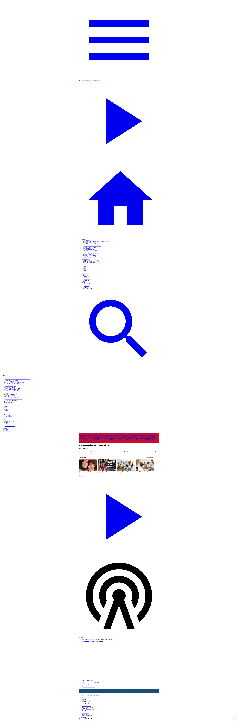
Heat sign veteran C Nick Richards (108, 435)
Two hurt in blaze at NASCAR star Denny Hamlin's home (140, 441)
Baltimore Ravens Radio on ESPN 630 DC (92, 261)
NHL (85, 270)
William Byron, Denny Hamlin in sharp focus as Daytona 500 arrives (95, 437)
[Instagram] (5, 429)
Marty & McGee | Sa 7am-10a (90, 255)
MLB (85, 266)
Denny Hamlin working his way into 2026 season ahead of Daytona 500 (97, 439)
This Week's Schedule (88, 240)
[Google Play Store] (7, 431)
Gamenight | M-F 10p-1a (89, 249)
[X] (5, 428)
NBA (85, 268)
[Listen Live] (119, 515)
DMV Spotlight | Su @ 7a (89, 257)
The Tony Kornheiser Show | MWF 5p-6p (92, 246)
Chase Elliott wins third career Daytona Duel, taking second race (101, 438)
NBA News (86, 276)
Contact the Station (88, 283)
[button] (88, 466)
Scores (83, 263)
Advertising (86, 284)
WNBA (85, 273)
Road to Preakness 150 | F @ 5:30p (91, 253)
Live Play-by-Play (85, 259)
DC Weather (86, 286)
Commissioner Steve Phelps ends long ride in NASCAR (118, 441)
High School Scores (88, 264)
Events (83, 281)
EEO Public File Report (89, 288)
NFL (85, 269)
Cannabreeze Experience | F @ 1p (91, 252)
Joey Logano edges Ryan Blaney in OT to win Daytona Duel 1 (126, 438)
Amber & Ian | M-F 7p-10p (89, 248)
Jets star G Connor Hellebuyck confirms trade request (90, 435)
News (83, 274)
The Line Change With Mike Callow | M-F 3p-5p (93, 244)
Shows (83, 239)
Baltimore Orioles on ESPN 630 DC (91, 260)
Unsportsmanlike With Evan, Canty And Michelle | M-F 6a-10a (96, 241)
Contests (86, 287)
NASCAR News (87, 279)
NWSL (85, 271)
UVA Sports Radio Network (90, 262)
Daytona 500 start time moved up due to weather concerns (123, 436)
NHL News (86, 280)
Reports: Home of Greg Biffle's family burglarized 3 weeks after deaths (126, 439)
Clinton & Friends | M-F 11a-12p (90, 242)
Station (83, 282)
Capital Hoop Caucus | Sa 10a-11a (91, 256)
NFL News (86, 275)
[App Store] (5, 430)
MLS (85, 267)
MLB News (86, 277)
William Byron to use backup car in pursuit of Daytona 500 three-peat (123, 437)
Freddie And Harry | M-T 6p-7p (90, 247)
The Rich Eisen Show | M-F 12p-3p (91, 243)
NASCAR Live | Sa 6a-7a (89, 254)
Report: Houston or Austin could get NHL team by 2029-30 (127, 435)
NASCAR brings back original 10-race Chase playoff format (95, 441)
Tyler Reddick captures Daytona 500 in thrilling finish (100, 436)
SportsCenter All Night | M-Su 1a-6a (91, 250)
